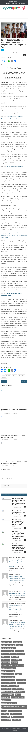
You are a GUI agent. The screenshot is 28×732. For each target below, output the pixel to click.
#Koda (18, 674)
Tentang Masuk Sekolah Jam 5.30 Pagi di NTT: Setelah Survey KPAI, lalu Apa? (14, 462)
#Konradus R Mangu (7, 677)
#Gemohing (5, 662)
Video (8, 3)
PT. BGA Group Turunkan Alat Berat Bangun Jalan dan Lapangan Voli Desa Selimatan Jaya (18, 535)
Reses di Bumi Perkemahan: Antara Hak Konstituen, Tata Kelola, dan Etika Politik (18, 523)
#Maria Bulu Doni (18, 688)
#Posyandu (21, 375)
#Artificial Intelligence (8, 648)
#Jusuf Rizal (19, 665)
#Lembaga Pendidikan (8, 683)
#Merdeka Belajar (18, 691)
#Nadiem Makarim (7, 694)
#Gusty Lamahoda (7, 665)
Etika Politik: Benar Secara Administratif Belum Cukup (18, 512)
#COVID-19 (5, 659)
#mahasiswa (5, 688)
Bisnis (4, 3)
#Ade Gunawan (6, 642)
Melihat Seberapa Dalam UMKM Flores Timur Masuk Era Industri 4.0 (17, 593)
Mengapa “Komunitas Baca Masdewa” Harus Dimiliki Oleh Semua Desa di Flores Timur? (14, 235)
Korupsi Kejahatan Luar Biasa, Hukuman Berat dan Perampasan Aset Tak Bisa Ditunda (18, 502)
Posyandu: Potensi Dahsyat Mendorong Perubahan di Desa (5, 381)
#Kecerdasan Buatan (7, 671)
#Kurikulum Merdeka (8, 680)
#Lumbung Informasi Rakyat (9, 686)
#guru (14, 662)
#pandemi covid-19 (18, 697)
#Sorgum (16, 719)
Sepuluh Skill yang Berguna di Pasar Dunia (24, 381)
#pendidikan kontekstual (8, 703)
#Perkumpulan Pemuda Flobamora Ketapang (13, 707)
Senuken (15, 413)
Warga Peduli (14, 3)
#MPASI (8, 375)
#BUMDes (19, 651)
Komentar (21, 495)
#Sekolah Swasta (15, 714)
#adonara (17, 642)
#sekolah (4, 714)
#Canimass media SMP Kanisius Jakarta (12, 654)
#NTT (17, 694)
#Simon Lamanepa (17, 717)
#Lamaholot (21, 680)
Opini (2, 50)
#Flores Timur (16, 659)
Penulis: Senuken (18, 53)
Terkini (7, 495)
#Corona (15, 657)
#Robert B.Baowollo (15, 711)
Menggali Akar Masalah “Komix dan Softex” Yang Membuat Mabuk (13, 436)
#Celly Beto (5, 657)
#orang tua (5, 697)
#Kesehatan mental (7, 674)
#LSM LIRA (21, 683)
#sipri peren (6, 719)
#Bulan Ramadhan (7, 651)
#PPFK (4, 711)
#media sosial (6, 691)
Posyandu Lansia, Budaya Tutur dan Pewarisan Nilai (14, 410)
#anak (19, 645)
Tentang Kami (22, 3)
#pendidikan (5, 700)
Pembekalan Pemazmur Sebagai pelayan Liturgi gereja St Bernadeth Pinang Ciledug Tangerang (18, 547)
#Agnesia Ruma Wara (8, 645)
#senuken (4, 377)
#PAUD (14, 375)
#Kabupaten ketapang (8, 668)
